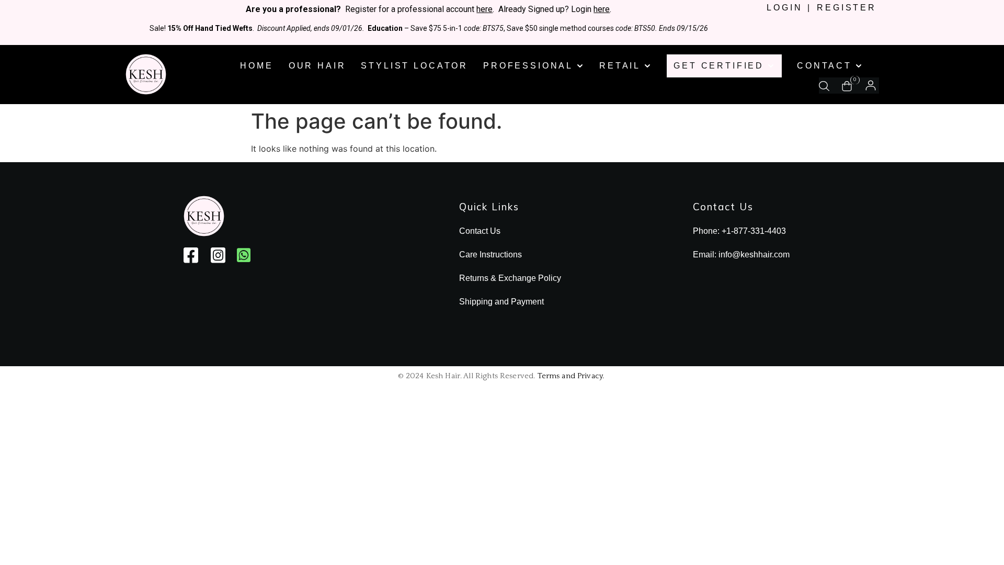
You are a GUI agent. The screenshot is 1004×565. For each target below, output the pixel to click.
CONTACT (824, 65)
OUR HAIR (317, 65)
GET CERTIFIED (719, 65)
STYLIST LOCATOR (414, 65)
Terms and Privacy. (571, 375)
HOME (256, 65)
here (484, 9)
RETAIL (620, 65)
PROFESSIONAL (528, 65)
